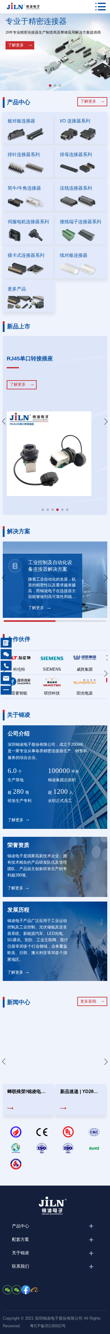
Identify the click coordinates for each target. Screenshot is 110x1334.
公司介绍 (19, 734)
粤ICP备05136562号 (48, 1326)
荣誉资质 (18, 845)
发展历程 (18, 910)
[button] (50, 85)
